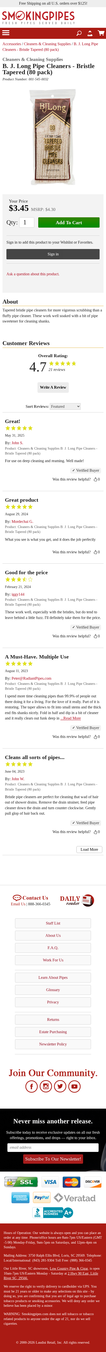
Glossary (53, 990)
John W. (18, 779)
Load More (89, 849)
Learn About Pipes (53, 977)
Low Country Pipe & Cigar (69, 1268)
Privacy (53, 1002)
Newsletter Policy (53, 1044)
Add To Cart (69, 222)
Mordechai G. (22, 521)
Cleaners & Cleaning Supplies (47, 44)
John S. (17, 443)
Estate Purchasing (53, 1032)
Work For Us (53, 960)
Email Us (18, 904)
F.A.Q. (53, 948)
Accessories (11, 44)
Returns (53, 1019)
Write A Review (53, 387)
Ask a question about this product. (32, 274)
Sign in (53, 254)
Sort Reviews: (38, 406)
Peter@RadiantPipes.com (31, 678)
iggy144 (18, 594)
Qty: (12, 222)
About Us (53, 935)
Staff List (53, 923)
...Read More (70, 718)
